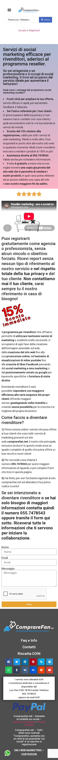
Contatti (29, 647)
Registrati (34, 30)
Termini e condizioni (24, 722)
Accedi (22, 30)
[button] (9, 10)
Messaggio (8, 568)
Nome (5, 547)
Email (4, 558)
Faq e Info (29, 640)
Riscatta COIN (29, 654)
